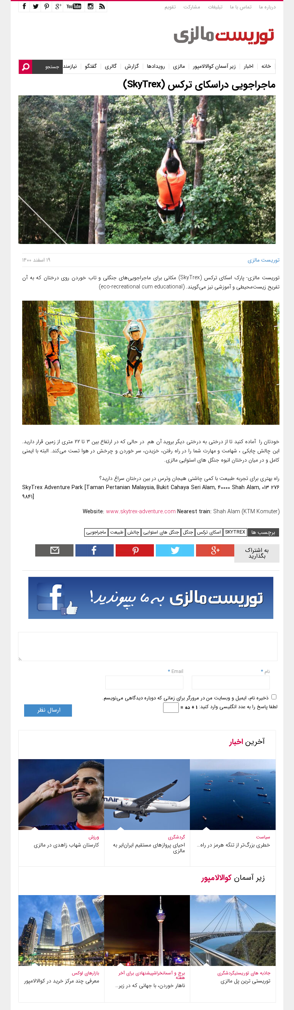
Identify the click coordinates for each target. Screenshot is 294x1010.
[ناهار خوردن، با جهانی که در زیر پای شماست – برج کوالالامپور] (141, 964)
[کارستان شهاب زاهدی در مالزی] (56, 828)
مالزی (179, 66)
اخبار (248, 66)
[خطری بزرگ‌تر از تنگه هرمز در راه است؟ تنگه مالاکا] (227, 828)
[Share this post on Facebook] (134, 555)
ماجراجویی (96, 532)
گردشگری (176, 837)
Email (177, 672)
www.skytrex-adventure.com (141, 511)
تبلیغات (215, 7)
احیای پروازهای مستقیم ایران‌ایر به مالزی (149, 848)
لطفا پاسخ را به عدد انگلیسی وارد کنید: (238, 707)
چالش (133, 532)
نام (266, 672)
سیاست (263, 837)
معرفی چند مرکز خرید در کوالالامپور (61, 981)
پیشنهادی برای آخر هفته (152, 975)
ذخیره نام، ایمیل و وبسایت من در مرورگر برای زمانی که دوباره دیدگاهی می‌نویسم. (185, 698)
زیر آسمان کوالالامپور (214, 66)
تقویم (170, 7)
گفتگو (91, 66)
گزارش (132, 66)
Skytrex (235, 532)
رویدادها (156, 66)
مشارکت (191, 7)
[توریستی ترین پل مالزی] (227, 964)
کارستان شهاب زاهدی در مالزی (66, 845)
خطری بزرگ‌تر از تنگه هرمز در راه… (233, 845)
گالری (111, 66)
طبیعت (116, 532)
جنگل (188, 532)
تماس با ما (241, 7)
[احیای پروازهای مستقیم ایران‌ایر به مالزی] (141, 828)
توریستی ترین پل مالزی (245, 981)
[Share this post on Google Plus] (214, 555)
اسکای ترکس (209, 532)
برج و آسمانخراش (169, 973)
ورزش (93, 837)
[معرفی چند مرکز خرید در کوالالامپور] (56, 964)
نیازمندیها (67, 66)
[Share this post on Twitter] (174, 555)
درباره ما (267, 7)
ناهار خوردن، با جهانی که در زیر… (150, 985)
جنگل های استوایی (161, 532)
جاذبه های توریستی (252, 973)
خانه (266, 66)
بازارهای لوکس (85, 973)
